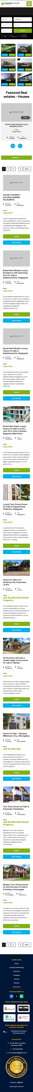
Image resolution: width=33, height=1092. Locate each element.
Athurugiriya (21, 741)
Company (16, 975)
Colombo (12, 138)
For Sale (5, 35)
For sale (5, 55)
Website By (13, 1082)
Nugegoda (23, 138)
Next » (27, 169)
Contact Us (16, 987)
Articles (16, 979)
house (25, 117)
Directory (16, 971)
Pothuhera (22, 895)
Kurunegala (9, 895)
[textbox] (6, 25)
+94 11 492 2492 (17, 1049)
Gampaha (8, 439)
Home (17, 963)
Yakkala (20, 668)
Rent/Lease (12, 55)
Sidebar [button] (15, 158)
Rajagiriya (20, 205)
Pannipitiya (21, 814)
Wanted (16, 983)
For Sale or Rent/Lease (24, 35)
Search (22, 31)
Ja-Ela (19, 439)
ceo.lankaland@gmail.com (17, 1053)
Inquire (16, 236)
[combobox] (6, 25)
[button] (13, 146)
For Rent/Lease (14, 35)
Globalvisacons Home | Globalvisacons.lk (18, 1032)
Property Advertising (17, 967)
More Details (16, 243)
